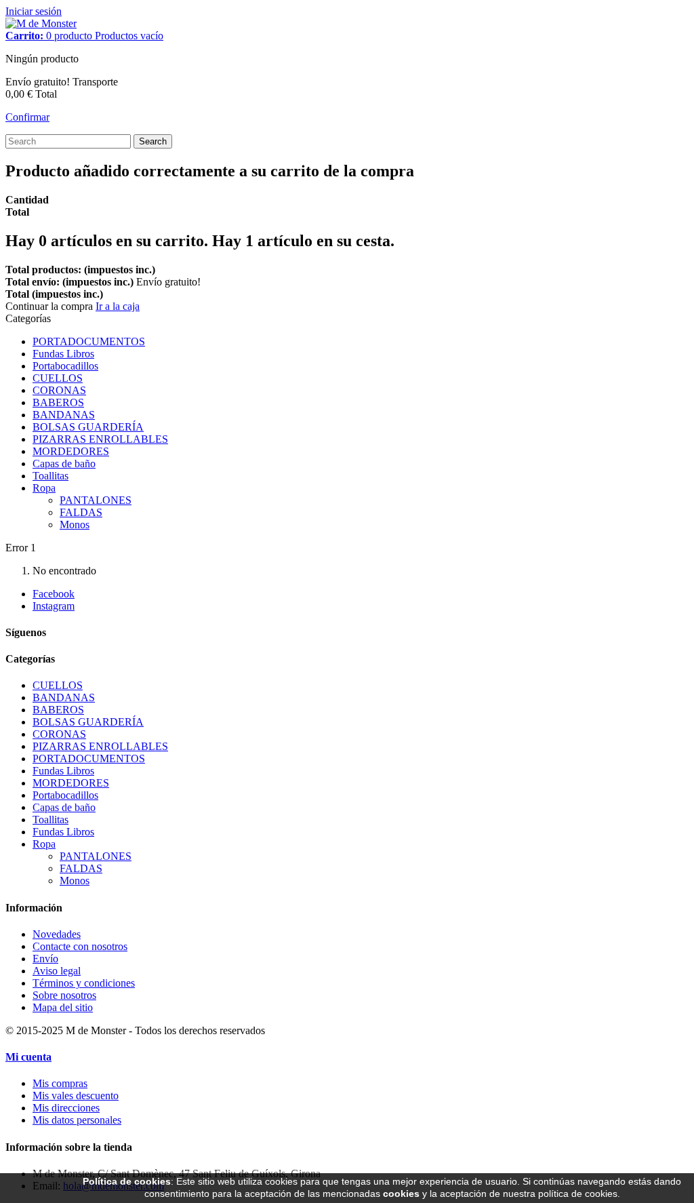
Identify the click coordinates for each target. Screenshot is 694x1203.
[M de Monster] (41, 23)
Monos (74, 524)
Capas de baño (64, 463)
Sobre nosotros (64, 995)
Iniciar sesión (33, 11)
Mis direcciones (66, 1107)
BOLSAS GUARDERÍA (88, 427)
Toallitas (50, 475)
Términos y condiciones (84, 983)
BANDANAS (64, 414)
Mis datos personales (77, 1120)
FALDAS (81, 512)
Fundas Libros (63, 353)
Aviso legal (57, 971)
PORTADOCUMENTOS (89, 341)
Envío (45, 958)
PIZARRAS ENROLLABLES (100, 439)
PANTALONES (95, 500)
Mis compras (60, 1083)
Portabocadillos (65, 366)
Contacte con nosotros (80, 946)
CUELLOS (58, 378)
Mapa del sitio (63, 1007)
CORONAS (59, 390)
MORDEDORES (71, 451)
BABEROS (58, 402)
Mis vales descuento (76, 1095)
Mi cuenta (28, 1057)
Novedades (57, 934)
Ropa (44, 488)
